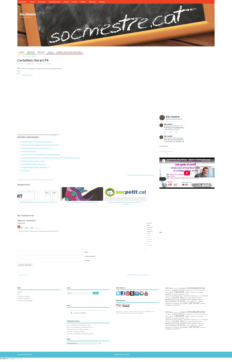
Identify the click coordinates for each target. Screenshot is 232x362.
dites (200, 296)
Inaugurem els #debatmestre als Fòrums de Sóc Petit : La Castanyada (125, 203)
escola (167, 297)
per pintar (194, 303)
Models (102, 2)
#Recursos (41, 52)
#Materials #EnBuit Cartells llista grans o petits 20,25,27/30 (40, 145)
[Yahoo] (28, 228)
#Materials (30, 52)
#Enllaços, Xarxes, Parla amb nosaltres (69, 52)
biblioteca (24, 179)
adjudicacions (189, 290)
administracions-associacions (200, 290)
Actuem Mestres (178, 290)
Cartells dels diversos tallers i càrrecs (33, 161)
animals (167, 292)
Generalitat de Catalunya (195, 297)
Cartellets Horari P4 (23, 275)
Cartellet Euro (25, 170)
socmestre (176, 305)
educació (205, 296)
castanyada (175, 294)
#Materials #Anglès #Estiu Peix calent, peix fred (36, 148)
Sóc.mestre (173, 116)
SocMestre (20, 64)
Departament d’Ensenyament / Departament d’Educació (181, 296)
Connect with (21, 223)
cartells (29, 179)
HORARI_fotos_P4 (27, 75)
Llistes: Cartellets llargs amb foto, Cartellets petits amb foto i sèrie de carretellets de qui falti (50, 158)
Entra (18, 294)
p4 (181, 303)
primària (202, 303)
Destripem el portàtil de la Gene (81, 325)
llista (199, 299)
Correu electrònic (90, 256)
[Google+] (18, 228)
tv (180, 305)
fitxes (182, 297)
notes (201, 301)
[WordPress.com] (36, 228)
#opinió (21, 52)
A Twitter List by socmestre (166, 151)
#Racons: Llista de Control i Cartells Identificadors (36, 142)
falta (171, 297)
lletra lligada (192, 299)
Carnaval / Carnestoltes (196, 292)
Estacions (42, 2)
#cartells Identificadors (28, 151)
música (40, 179)
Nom (86, 252)
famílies (176, 297)
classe (186, 294)
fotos (186, 297)
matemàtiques (171, 301)
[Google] (23, 228)
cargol (187, 292)
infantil (183, 299)
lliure (203, 299)
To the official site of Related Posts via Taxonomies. (140, 175)
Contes (74, 2)
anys (171, 292)
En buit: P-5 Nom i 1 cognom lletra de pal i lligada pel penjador (40, 154)
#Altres (168, 288)
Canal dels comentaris (23, 298)
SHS (160, 232)
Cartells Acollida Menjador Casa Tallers (33, 164)
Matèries (92, 2)
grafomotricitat (172, 299)
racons (52, 179)
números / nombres (172, 303)
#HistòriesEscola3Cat (171, 129)
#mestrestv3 (176, 288)
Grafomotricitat (54, 2)
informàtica (35, 179)
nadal (192, 301)
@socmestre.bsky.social (174, 119)
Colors (66, 2)
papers (186, 303)
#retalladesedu (196, 288)
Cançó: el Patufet (84, 329)
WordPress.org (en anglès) (25, 300)
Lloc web (87, 260)
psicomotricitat (46, 179)
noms (196, 301)
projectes (168, 305)
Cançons (50, 52)
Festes (32, 2)
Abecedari (22, 2)
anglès (19, 179)
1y (182, 126)
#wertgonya (168, 290)
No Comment (47, 64)
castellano (182, 294)
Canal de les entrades (23, 296)
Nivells (83, 2)
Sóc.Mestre (28, 14)
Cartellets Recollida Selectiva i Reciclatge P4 (35, 167)
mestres (181, 301)
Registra (19, 292)
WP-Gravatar (18, 359)
